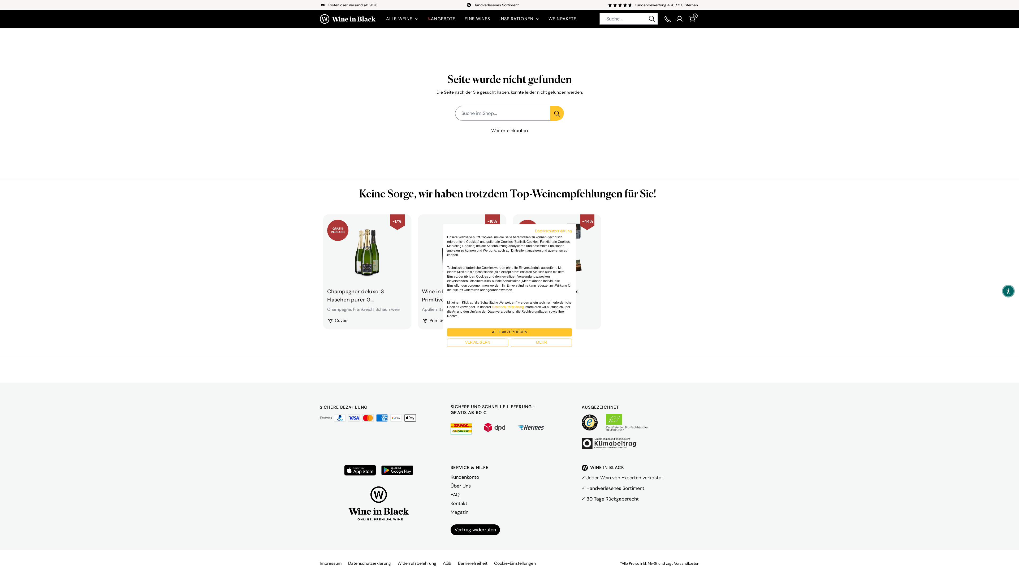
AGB (447, 563)
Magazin (459, 512)
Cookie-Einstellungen (515, 563)
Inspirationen (516, 18)
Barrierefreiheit (472, 563)
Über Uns (461, 486)
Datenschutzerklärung (369, 563)
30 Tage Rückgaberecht (612, 499)
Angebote (441, 18)
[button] (1008, 291)
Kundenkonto (465, 477)
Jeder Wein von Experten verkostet (624, 478)
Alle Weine (399, 18)
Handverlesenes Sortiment (615, 488)
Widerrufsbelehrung (417, 563)
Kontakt (459, 503)
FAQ (455, 494)
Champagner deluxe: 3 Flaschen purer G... (355, 295)
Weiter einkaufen (509, 130)
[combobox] (628, 19)
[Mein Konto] (679, 19)
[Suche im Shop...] (557, 113)
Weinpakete (562, 18)
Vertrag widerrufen (475, 530)
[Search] (652, 19)
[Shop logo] (347, 19)
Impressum (331, 563)
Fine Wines (477, 18)
